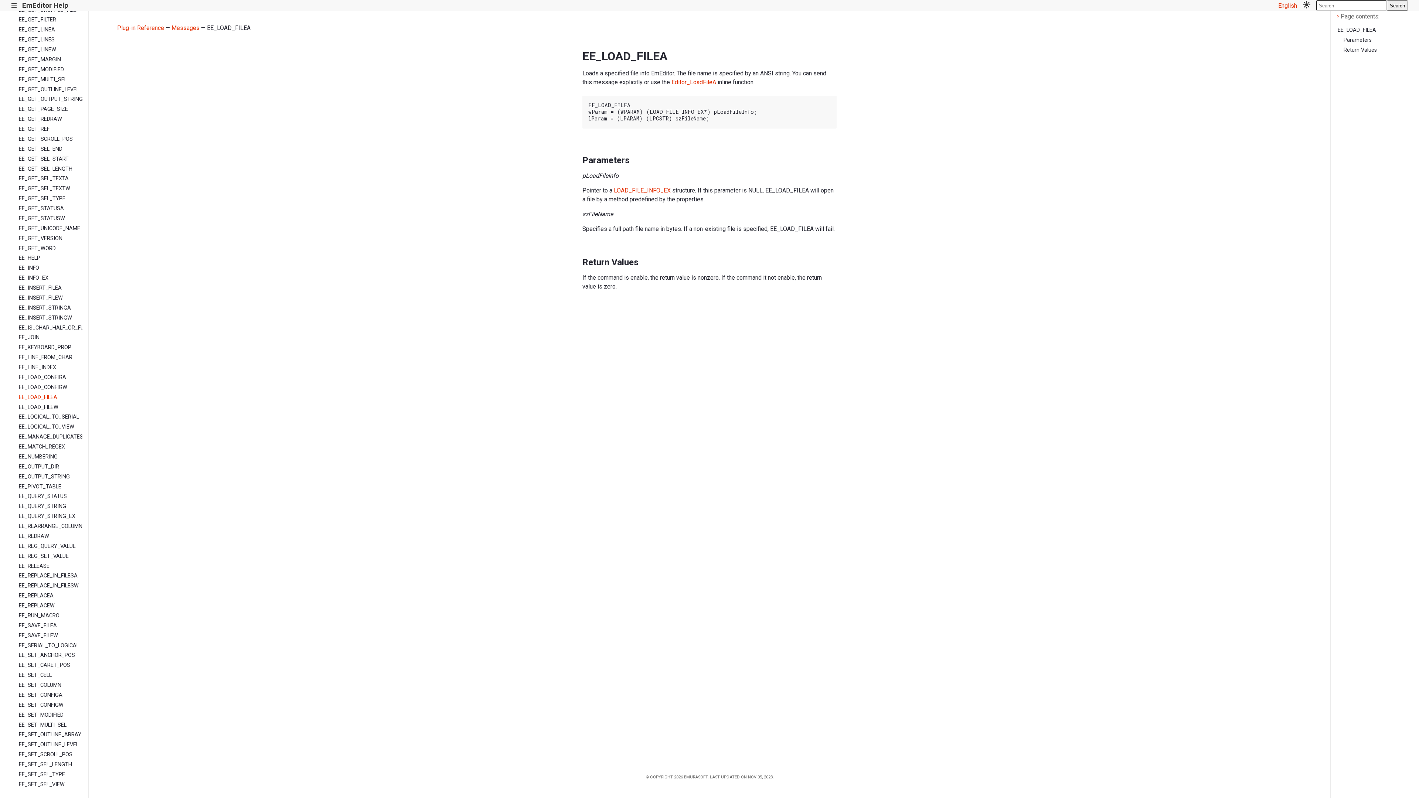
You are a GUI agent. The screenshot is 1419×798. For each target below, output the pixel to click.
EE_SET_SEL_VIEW (42, 784)
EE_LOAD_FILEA (38, 397)
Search (1397, 5)
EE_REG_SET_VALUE (44, 556)
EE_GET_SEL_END (40, 149)
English (1287, 5)
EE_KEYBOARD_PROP (45, 347)
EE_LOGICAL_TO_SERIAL (49, 417)
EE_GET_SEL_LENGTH (45, 169)
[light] (1306, 5)
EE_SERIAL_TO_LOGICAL (49, 645)
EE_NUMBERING (38, 457)
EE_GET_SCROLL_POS (46, 139)
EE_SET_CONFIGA (40, 695)
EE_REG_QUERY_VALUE (47, 546)
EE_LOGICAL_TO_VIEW (46, 427)
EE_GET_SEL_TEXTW (44, 188)
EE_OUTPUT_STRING (44, 477)
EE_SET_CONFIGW (41, 705)
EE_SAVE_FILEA (38, 626)
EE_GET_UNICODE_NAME (49, 228)
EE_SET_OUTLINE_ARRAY (50, 735)
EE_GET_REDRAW (40, 119)
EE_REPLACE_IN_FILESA (48, 576)
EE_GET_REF (34, 129)
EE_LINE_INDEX (37, 367)
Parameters (1358, 40)
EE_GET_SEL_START (44, 159)
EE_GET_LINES (37, 40)
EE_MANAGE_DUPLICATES (50, 437)
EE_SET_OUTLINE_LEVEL (49, 744)
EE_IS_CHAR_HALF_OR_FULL (50, 328)
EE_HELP (29, 258)
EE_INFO (29, 268)
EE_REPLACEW (37, 606)
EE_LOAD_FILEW (38, 407)
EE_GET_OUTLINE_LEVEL (49, 89)
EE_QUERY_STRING (42, 506)
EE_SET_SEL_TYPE (42, 774)
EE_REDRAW (34, 536)
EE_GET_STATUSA (41, 208)
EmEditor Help (45, 5)
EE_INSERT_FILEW (41, 298)
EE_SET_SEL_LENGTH (45, 764)
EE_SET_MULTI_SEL (43, 725)
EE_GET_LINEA (37, 30)
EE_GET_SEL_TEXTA (44, 178)
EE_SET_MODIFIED (41, 715)
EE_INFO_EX (33, 278)
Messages (185, 27)
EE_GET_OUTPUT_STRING (50, 99)
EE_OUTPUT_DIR (39, 467)
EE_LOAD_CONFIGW (43, 387)
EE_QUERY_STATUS (43, 496)
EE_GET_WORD (37, 248)
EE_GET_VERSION (40, 238)
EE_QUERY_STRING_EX (47, 516)
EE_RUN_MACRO (39, 616)
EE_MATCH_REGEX (42, 447)
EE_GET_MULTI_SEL (43, 79)
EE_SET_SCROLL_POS (45, 754)
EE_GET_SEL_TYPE (42, 198)
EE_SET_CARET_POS (44, 665)
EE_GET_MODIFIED (41, 69)
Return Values (1360, 50)
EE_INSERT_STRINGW (45, 318)
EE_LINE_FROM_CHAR (45, 357)
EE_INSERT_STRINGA (45, 308)
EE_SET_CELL (35, 675)
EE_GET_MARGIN (40, 60)
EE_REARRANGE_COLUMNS (50, 526)
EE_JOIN (29, 337)
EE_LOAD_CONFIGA (42, 377)
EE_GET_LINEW (37, 50)
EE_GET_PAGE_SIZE (43, 109)
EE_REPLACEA (36, 596)
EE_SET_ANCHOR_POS (47, 655)
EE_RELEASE (34, 566)
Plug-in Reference (140, 27)
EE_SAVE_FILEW (38, 635)
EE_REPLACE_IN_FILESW (49, 586)
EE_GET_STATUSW (42, 218)
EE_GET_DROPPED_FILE (47, 10)
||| (14, 6)
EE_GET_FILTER (37, 20)
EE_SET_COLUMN (40, 685)
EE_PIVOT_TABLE (40, 487)
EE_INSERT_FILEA (40, 288)
